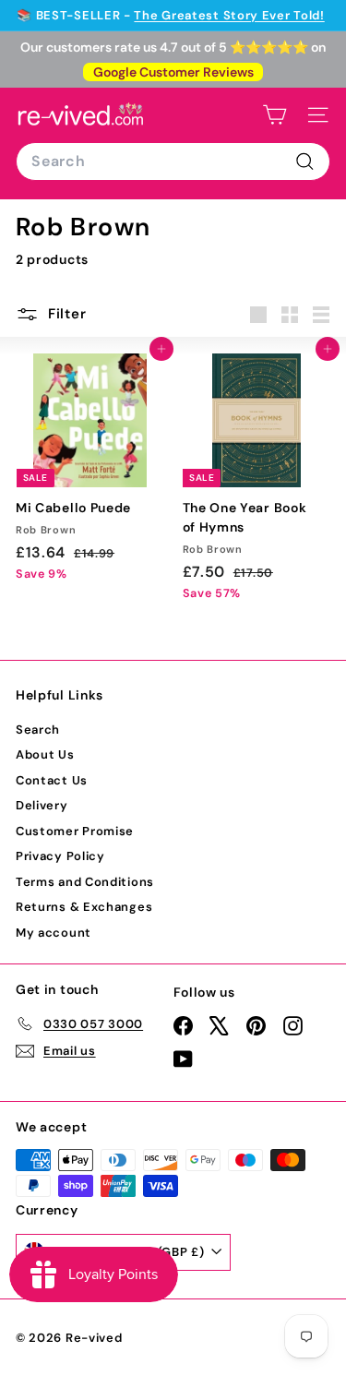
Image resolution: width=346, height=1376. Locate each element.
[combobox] (173, 161)
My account (53, 932)
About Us (45, 754)
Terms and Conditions (85, 882)
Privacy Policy (60, 856)
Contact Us (52, 780)
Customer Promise (75, 831)
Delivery (42, 805)
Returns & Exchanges (84, 907)
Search (38, 729)
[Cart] (274, 115)
